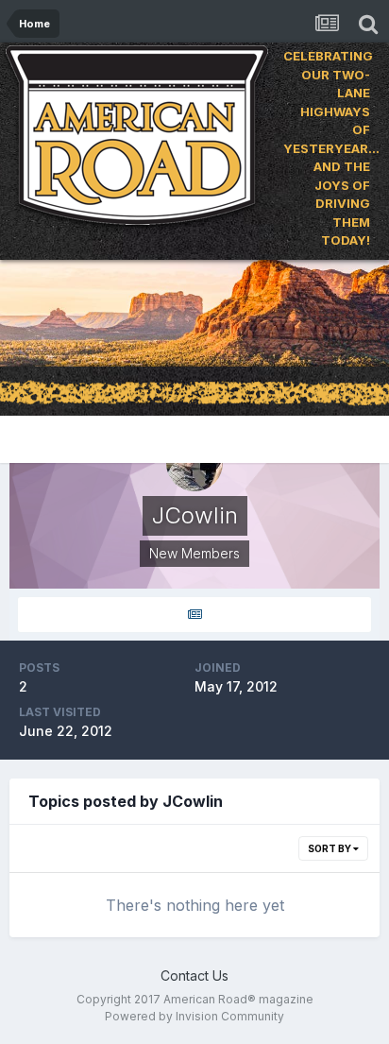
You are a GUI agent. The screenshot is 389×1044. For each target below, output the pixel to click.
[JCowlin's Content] (194, 614)
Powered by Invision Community (194, 1016)
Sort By (330, 848)
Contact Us (194, 975)
